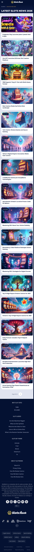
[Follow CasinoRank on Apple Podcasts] (26, 501)
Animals (17, 443)
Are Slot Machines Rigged (17, 421)
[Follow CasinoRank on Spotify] (22, 501)
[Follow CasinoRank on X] (15, 501)
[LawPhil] (8, 521)
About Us (17, 465)
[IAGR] (30, 521)
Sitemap (28, 549)
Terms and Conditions (8, 546)
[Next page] (20, 394)
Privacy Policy (17, 468)
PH (16, 506)
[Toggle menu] (2, 2)
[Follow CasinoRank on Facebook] (7, 501)
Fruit (17, 446)
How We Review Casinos (17, 471)
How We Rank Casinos (17, 474)
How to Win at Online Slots (17, 429)
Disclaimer (28, 546)
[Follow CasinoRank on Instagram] (11, 501)
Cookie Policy (19, 546)
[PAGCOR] (3, 521)
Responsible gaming (19, 549)
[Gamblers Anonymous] (13, 521)
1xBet (17, 407)
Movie (17, 449)
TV (17, 454)
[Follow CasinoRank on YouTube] (18, 501)
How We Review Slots (17, 477)
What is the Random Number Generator (17, 432)
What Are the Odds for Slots (17, 426)
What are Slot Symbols (17, 424)
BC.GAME (17, 410)
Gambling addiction (8, 549)
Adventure (17, 452)
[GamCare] (21, 521)
